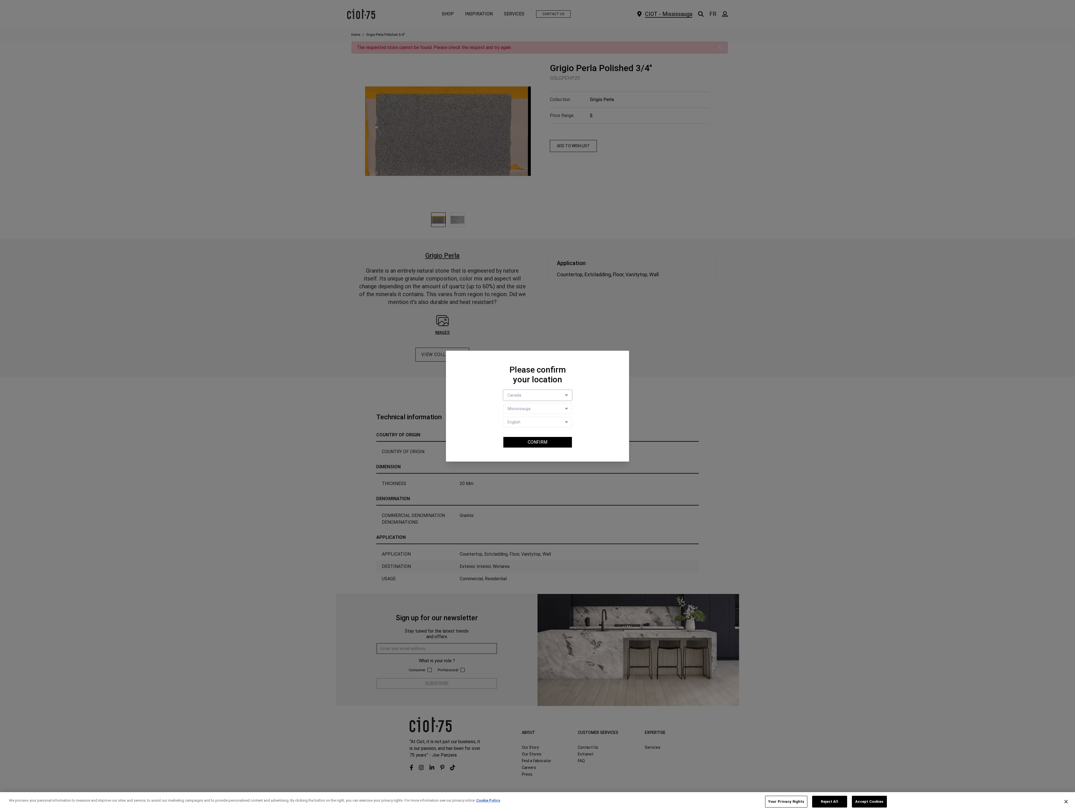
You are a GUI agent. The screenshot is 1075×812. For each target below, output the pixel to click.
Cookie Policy (488, 800)
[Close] (1066, 801)
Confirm (537, 442)
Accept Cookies (869, 801)
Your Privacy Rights (786, 801)
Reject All (829, 801)
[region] (537, 802)
